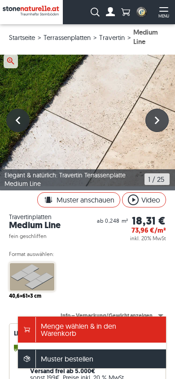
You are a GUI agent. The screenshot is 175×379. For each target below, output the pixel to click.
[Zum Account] (110, 12)
